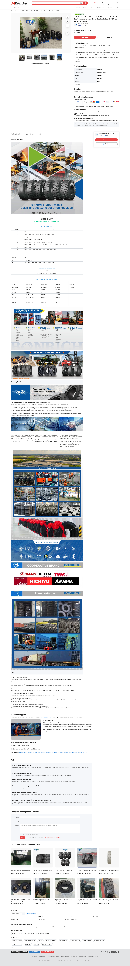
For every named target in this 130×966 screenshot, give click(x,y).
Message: (17, 825)
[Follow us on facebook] (107, 951)
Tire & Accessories (38, 11)
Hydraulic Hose (23, 752)
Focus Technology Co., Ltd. (54, 960)
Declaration (80, 960)
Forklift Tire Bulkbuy (47, 944)
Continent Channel (82, 956)
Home (12, 11)
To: (18, 821)
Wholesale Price (74, 956)
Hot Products (34, 956)
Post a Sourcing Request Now (52, 837)
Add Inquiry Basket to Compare (41, 63)
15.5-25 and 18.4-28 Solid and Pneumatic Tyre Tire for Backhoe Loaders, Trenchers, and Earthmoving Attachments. (20, 870)
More (12, 947)
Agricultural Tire (75, 752)
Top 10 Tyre (28, 944)
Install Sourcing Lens (48, 951)
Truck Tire (13, 754)
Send (22, 837)
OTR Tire (68, 752)
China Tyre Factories (17, 940)
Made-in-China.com (59, 958)
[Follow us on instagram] (112, 951)
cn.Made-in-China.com (79, 958)
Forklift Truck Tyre (87, 940)
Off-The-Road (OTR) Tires (43, 933)
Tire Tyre (40, 940)
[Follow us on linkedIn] (118, 951)
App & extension (101, 7)
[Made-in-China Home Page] (19, 3)
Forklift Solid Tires (56, 11)
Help (92, 7)
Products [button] (35, 3)
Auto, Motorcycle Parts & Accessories (24, 11)
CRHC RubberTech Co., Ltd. (84, 23)
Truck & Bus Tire (14, 917)
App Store (15, 951)
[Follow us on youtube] (114, 951)
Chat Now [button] (109, 37)
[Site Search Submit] (85, 3)
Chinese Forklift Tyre (75, 940)
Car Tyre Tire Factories (51, 940)
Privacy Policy (88, 960)
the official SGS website (47, 717)
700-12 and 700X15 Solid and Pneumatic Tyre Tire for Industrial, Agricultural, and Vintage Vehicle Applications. (20, 901)
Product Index (91, 956)
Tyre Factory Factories (30, 940)
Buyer (84, 7)
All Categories (16, 7)
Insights (96, 956)
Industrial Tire (47, 11)
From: (17, 817)
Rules (118, 7)
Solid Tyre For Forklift (99, 940)
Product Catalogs (32, 913)
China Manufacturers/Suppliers (53, 956)
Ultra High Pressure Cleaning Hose (57, 752)
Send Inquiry (85, 37)
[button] (81, 3)
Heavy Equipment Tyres (28, 933)
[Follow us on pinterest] (116, 951)
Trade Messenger (34, 951)
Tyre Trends (36, 944)
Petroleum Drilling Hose (34, 752)
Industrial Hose (44, 752)
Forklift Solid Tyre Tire (17, 944)
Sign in (117, 4)
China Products (42, 956)
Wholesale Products (65, 956)
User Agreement (73, 960)
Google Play (23, 951)
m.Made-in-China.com (68, 958)
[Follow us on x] (109, 951)
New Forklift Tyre (63, 940)
